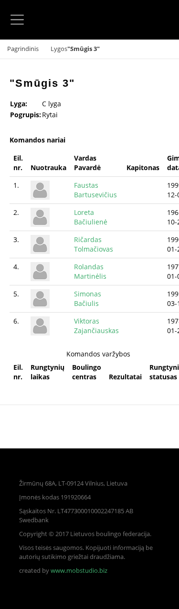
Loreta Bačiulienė (90, 217)
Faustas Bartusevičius (95, 190)
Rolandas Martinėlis (90, 271)
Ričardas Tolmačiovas (93, 244)
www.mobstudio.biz (79, 571)
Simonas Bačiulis (87, 298)
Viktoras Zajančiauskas (96, 325)
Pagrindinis (23, 49)
